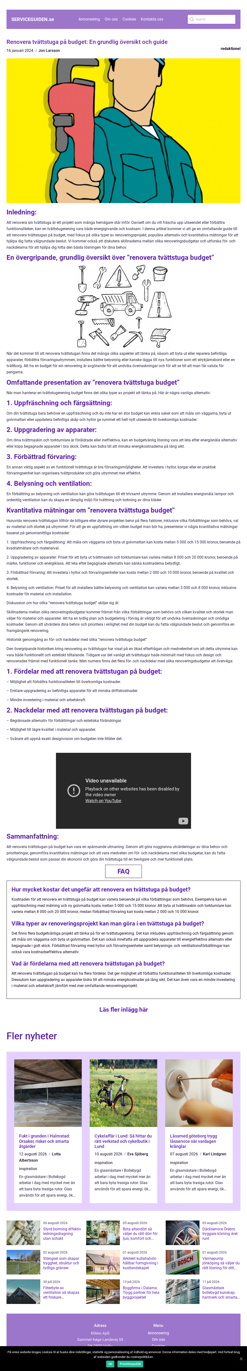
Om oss (111, 19)
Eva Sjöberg (137, 1154)
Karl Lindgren (214, 1154)
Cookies (129, 19)
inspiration (28, 1168)
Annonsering (89, 19)
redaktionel (230, 48)
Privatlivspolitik (130, 1364)
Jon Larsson (49, 50)
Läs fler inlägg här (123, 1009)
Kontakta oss (152, 19)
